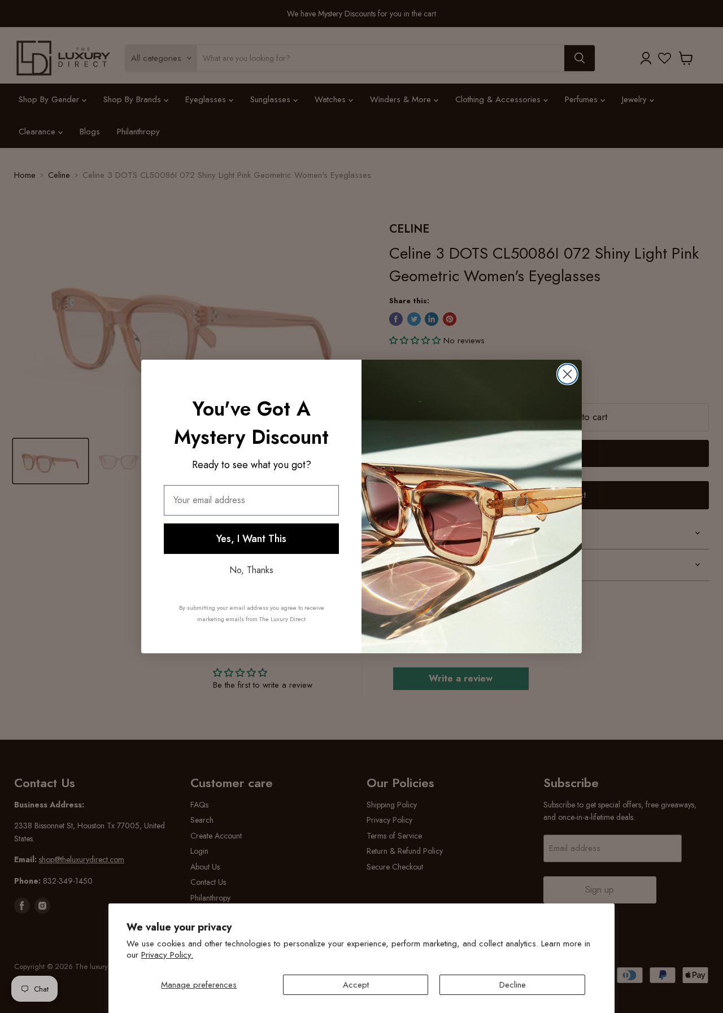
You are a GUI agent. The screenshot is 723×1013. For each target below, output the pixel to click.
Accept (356, 985)
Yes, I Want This (251, 538)
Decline (512, 985)
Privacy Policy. (167, 955)
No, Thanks (251, 570)
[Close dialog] (567, 374)
